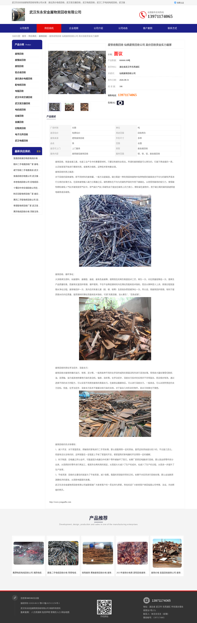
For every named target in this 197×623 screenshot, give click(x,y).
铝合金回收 (20, 72)
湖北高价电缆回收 (23, 78)
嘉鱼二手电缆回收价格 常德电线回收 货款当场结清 (35, 573)
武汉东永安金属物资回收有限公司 (35, 608)
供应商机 (49, 28)
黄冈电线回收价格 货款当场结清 (27, 212)
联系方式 (172, 28)
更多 (39, 151)
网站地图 (65, 612)
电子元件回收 (21, 134)
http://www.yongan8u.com (60, 502)
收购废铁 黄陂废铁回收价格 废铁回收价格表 (67, 573)
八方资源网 (36, 612)
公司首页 (24, 28)
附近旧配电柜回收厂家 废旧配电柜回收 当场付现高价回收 (27, 194)
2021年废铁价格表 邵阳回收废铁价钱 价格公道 (102, 573)
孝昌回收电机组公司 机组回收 (167, 573)
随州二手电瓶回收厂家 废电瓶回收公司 (27, 164)
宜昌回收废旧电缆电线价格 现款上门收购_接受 (27, 158)
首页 (24, 36)
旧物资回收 (20, 128)
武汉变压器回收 (22, 103)
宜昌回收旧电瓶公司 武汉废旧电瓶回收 (27, 176)
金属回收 (19, 122)
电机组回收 (20, 109)
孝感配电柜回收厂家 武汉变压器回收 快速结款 (27, 206)
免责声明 (46, 612)
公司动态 (123, 28)
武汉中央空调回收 (23, 97)
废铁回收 (43, 36)
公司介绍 (98, 28)
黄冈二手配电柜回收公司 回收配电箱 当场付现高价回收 (27, 200)
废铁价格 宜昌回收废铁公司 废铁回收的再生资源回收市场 (142, 573)
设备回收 (19, 116)
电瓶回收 (19, 91)
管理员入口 (56, 612)
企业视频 (73, 28)
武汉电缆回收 (21, 141)
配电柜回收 (20, 85)
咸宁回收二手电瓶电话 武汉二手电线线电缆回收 (27, 170)
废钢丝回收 (20, 60)
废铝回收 (19, 66)
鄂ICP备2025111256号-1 (50, 603)
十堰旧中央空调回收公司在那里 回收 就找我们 (27, 188)
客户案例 (147, 28)
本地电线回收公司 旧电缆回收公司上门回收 (27, 182)
